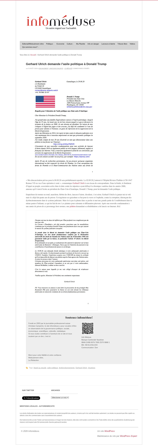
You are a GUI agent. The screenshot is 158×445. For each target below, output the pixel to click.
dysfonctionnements (67, 368)
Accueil (33, 55)
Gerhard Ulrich (78, 183)
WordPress (109, 431)
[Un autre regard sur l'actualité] (79, 37)
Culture (69, 44)
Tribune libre (122, 44)
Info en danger (93, 44)
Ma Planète (80, 44)
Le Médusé (68, 68)
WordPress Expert (128, 436)
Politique (49, 44)
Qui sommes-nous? (29, 47)
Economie (60, 44)
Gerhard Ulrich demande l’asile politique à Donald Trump (66, 64)
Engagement (43, 68)
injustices (91, 368)
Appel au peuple (40, 368)
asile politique (52, 368)
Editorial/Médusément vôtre (33, 44)
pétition (73, 206)
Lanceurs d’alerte (108, 44)
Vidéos (132, 44)
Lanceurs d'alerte (56, 68)
